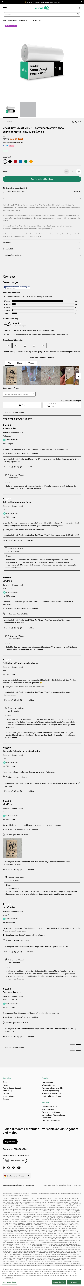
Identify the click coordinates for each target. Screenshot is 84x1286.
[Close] (80, 1269)
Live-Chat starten (17, 1160)
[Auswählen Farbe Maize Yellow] (31, 161)
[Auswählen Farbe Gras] (26, 161)
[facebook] (4, 1168)
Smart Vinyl (37, 20)
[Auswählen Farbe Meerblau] (20, 161)
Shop (4, 20)
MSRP (4, 136)
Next (81, 2)
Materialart (21, 20)
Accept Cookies (58, 1282)
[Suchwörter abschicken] (78, 14)
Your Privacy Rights (9, 1282)
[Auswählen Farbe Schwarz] (10, 161)
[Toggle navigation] (5, 8)
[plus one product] (78, 171)
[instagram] (8, 1168)
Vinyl (29, 20)
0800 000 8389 (21, 1149)
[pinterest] (13, 1168)
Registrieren (10, 1141)
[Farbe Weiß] (5, 161)
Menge (5, 172)
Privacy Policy (9, 1278)
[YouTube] (19, 1168)
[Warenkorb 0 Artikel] (79, 8)
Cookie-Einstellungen (51, 1120)
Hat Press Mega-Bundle (44, 2)
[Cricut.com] (42, 8)
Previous (2, 2)
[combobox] (42, 14)
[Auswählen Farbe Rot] (15, 161)
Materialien (12, 20)
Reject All (74, 1282)
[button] (76, 122)
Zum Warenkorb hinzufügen (42, 179)
